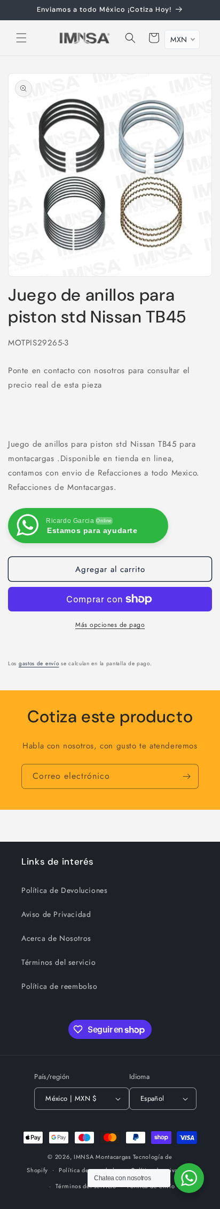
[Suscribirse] (186, 776)
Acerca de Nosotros (56, 938)
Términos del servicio (58, 962)
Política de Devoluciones (64, 890)
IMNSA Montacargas (102, 1156)
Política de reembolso (59, 986)
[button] (21, 38)
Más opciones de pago (110, 625)
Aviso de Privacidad (56, 914)
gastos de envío (39, 663)
